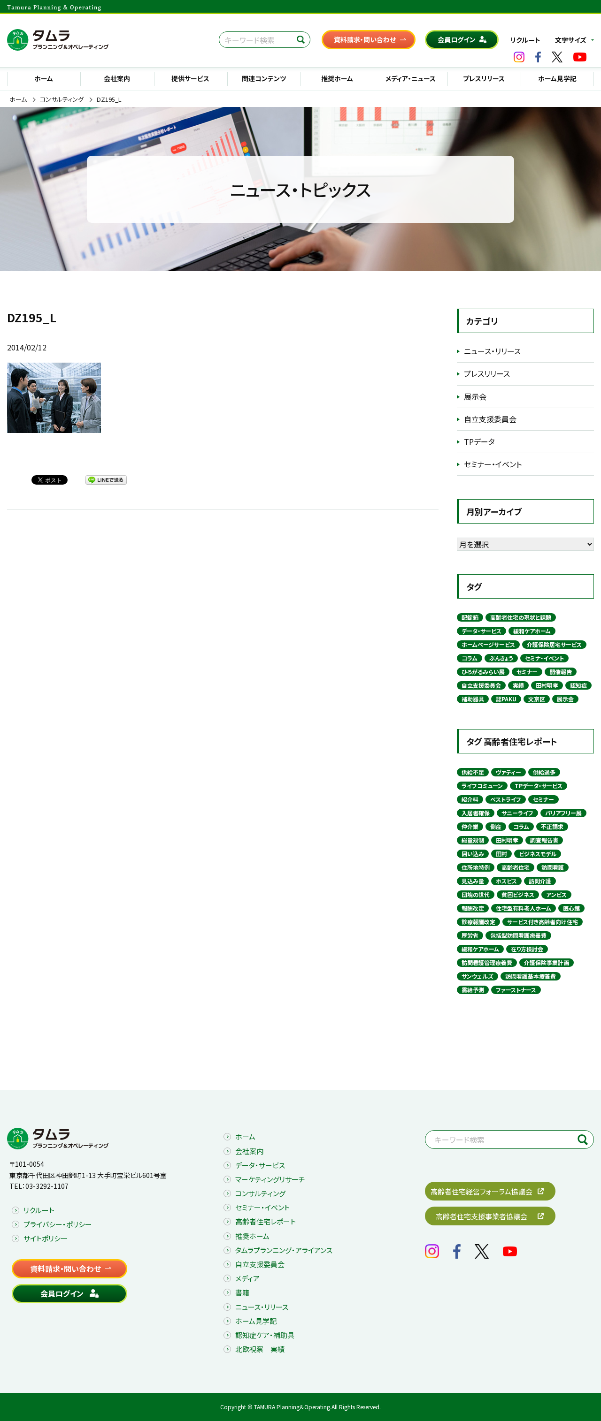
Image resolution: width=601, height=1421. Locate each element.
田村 (501, 854)
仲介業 (470, 826)
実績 (518, 685)
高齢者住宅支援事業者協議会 (481, 1216)
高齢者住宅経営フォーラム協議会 (481, 1191)
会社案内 (117, 78)
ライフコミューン (482, 786)
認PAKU (506, 699)
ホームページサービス (488, 644)
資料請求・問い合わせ (365, 39)
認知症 (578, 685)
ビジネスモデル (537, 854)
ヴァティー (508, 772)
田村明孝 (547, 685)
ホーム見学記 (557, 78)
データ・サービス (481, 631)
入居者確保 (476, 813)
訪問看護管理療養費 (487, 962)
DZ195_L (109, 99)
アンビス (556, 894)
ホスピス (506, 881)
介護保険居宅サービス (554, 644)
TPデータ (479, 441)
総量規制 (473, 840)
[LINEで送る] (106, 479)
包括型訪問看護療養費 (518, 935)
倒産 (495, 826)
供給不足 (473, 772)
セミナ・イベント (544, 658)
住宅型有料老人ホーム (523, 908)
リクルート (525, 40)
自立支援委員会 (490, 419)
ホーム (43, 78)
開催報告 (560, 672)
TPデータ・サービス (538, 786)
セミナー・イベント (493, 464)
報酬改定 (473, 908)
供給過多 (544, 772)
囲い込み (473, 854)
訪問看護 (552, 867)
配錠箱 (470, 617)
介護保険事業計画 (546, 962)
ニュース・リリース (492, 351)
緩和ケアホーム (532, 631)
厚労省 (470, 935)
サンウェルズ (477, 976)
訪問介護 (540, 881)
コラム (470, 658)
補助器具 (473, 699)
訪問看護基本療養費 (530, 976)
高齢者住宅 (515, 867)
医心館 (571, 908)
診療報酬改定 (478, 922)
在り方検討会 (527, 949)
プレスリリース (484, 78)
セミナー (527, 672)
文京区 (536, 699)
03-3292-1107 (47, 1186)
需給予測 (473, 990)
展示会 (475, 396)
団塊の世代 (476, 894)
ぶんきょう (501, 658)
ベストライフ (505, 799)
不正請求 (552, 826)
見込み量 (473, 881)
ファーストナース (516, 990)
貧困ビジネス (517, 894)
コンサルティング (62, 99)
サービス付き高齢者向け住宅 (542, 922)
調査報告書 (544, 840)
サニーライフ (517, 813)
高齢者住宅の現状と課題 (520, 617)
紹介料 (470, 799)
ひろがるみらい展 (483, 672)
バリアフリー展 (563, 813)
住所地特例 (476, 867)
